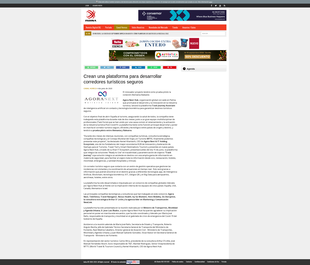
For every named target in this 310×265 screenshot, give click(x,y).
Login (87, 5)
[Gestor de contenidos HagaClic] (133, 262)
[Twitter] (216, 5)
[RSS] (224, 5)
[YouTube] (220, 5)
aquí (210, 2)
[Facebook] (211, 5)
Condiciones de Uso (213, 261)
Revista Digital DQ (93, 27)
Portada (108, 27)
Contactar (189, 261)
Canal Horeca (121, 27)
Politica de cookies (177, 261)
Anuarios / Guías (189, 27)
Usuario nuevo (97, 5)
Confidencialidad (200, 261)
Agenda (191, 69)
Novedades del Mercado (158, 27)
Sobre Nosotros (138, 27)
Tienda (175, 27)
